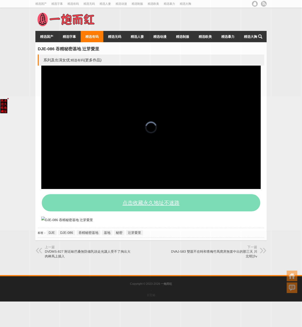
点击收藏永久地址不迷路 (151, 203)
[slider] (146, 185)
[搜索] (260, 36)
